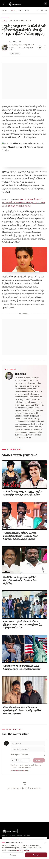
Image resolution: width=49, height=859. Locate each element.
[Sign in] (45, 3)
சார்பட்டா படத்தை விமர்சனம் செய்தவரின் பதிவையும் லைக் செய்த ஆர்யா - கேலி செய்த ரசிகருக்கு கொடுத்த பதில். (23, 202)
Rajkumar (17, 41)
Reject (13, 855)
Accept (36, 855)
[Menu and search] (3, 3)
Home (4, 11)
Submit (39, 760)
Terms (19, 836)
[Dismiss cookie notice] (46, 843)
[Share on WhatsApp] (40, 47)
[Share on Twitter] (45, 47)
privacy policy (23, 850)
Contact (27, 836)
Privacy (12, 836)
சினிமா (12, 11)
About (4, 836)
